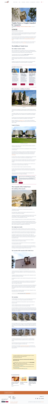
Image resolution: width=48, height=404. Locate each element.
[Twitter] (37, 398)
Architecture (22, 26)
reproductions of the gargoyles (24, 345)
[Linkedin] (41, 398)
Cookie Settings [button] (3, 401)
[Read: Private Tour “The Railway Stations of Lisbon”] (32, 71)
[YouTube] (43, 398)
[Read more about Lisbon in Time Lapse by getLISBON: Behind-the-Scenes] (33, 378)
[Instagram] (39, 398)
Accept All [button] (7, 401)
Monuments (26, 26)
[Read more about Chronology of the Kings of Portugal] (24, 378)
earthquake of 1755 (21, 120)
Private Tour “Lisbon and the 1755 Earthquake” (24, 74)
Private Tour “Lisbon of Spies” (15, 74)
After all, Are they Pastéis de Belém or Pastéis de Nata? (15, 383)
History (18, 385)
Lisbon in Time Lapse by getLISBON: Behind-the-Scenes (32, 383)
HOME (13, 396)
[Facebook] (35, 398)
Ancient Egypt (14, 154)
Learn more (14, 84)
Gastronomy (15, 385)
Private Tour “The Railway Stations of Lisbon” (32, 74)
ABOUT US (14, 397)
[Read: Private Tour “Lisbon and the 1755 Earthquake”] (24, 71)
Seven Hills (24, 42)
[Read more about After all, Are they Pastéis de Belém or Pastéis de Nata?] (15, 378)
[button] (17, 2)
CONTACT (13, 398)
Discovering (18, 26)
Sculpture (29, 26)
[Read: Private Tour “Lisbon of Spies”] (15, 71)
